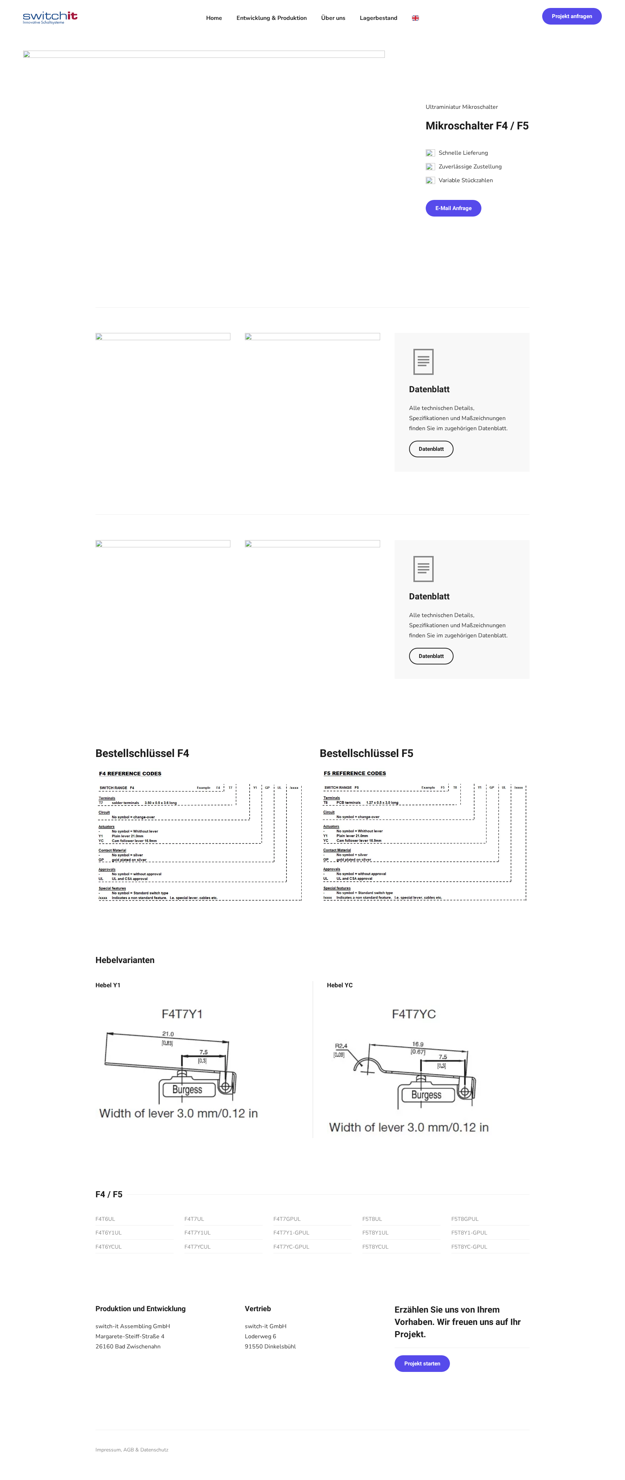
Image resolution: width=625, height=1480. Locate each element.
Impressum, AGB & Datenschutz (131, 1449)
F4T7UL (194, 1219)
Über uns (333, 18)
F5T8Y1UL (375, 1232)
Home (214, 18)
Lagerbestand (378, 18)
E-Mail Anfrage (453, 208)
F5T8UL (372, 1219)
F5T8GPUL (465, 1219)
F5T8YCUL (375, 1246)
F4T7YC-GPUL (291, 1246)
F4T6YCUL (108, 1246)
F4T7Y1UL (197, 1232)
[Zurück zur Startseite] (50, 18)
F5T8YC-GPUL (469, 1246)
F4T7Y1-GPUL (291, 1232)
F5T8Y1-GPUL (469, 1232)
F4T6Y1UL (108, 1232)
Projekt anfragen (572, 16)
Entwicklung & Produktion (272, 18)
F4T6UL (105, 1219)
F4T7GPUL (287, 1219)
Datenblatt (431, 449)
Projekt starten (422, 1364)
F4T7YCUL (197, 1246)
